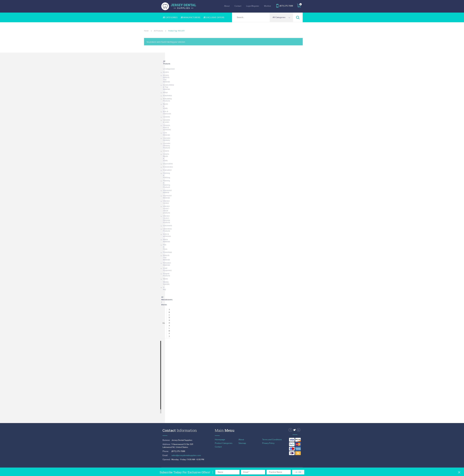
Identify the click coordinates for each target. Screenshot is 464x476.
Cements (166, 117)
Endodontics (168, 167)
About (227, 6)
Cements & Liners (166, 121)
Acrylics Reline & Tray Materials (166, 78)
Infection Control (166, 202)
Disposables (168, 164)
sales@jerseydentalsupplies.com (186, 455)
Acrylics (166, 72)
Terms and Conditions (272, 439)
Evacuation (167, 170)
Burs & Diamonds (167, 113)
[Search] (298, 17)
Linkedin (298, 430)
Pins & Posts (165, 247)
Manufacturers (191, 17)
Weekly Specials (166, 283)
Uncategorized (169, 69)
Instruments (167, 226)
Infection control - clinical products (166, 209)
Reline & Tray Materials (166, 257)
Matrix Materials (166, 240)
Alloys (165, 92)
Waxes (165, 279)
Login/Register (252, 6)
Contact (237, 6)
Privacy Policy (268, 443)
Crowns (166, 151)
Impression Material (167, 191)
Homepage (220, 439)
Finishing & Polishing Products (166, 184)
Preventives (167, 252)
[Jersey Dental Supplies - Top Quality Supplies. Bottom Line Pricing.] (178, 6)
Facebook (290, 430)
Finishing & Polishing (166, 175)
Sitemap (242, 443)
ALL (164, 323)
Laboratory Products (167, 230)
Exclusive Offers (215, 17)
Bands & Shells (165, 106)
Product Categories (223, 443)
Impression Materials (167, 197)
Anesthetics (167, 96)
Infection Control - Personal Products (166, 219)
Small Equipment (167, 269)
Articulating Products (167, 100)
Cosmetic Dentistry (166, 139)
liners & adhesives (167, 235)
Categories (171, 17)
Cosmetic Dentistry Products (166, 145)
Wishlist (267, 6)
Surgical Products (166, 275)
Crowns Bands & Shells (166, 157)
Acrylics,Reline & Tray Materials (168, 87)
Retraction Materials (167, 264)
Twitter (294, 430)
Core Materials (166, 134)
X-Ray (164, 288)
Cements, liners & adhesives (167, 127)
